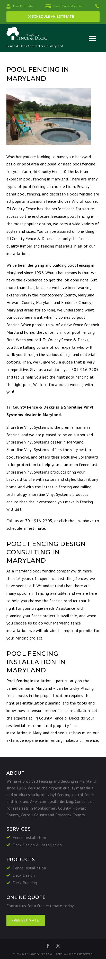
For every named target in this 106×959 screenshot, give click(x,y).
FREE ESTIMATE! (26, 920)
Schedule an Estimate (53, 16)
